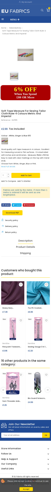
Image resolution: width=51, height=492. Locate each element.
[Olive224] (43, 301)
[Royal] (13, 302)
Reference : (6, 120)
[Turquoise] (30, 301)
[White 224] (34, 301)
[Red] (8, 302)
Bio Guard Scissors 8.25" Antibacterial (36, 398)
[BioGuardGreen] (38, 391)
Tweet (18, 205)
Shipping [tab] (25, 253)
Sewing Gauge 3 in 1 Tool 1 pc (37, 347)
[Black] (10, 302)
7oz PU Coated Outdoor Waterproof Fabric (37, 308)
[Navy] (15, 302)
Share (7, 205)
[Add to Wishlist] (21, 285)
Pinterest (30, 205)
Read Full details (8, 166)
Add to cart (26, 175)
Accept (26, 489)
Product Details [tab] (25, 247)
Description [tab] (25, 240)
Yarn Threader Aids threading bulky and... (12, 401)
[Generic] (13, 337)
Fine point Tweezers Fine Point (11, 347)
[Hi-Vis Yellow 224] (39, 301)
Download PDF (12, 213)
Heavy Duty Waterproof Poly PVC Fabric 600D (11, 308)
